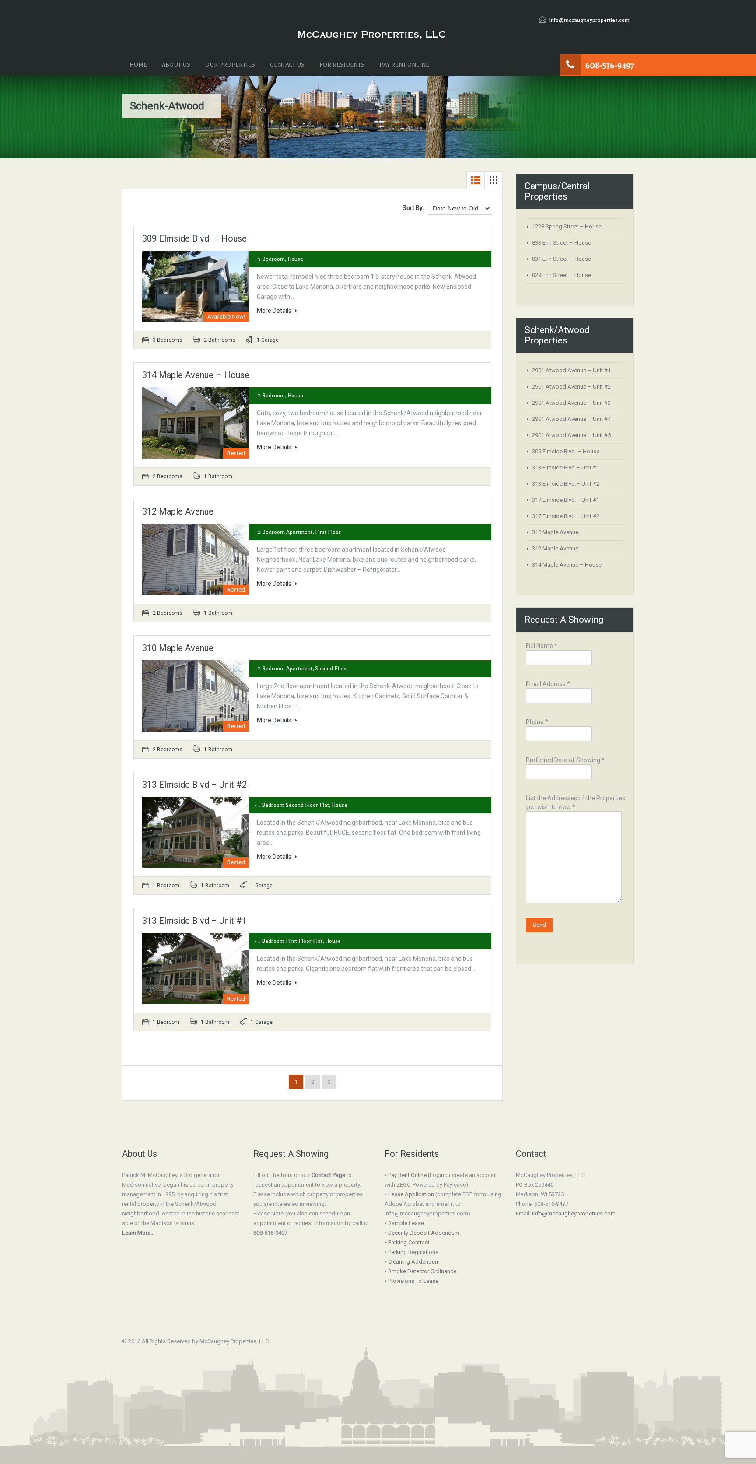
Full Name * (541, 645)
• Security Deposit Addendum (422, 1232)
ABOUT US (176, 64)
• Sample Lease (404, 1223)
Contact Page (328, 1175)
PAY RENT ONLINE (404, 64)
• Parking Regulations (411, 1252)
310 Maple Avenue (178, 648)
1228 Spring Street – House (567, 226)
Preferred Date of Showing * (565, 760)
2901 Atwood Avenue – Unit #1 (571, 370)
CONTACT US (287, 64)
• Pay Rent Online (406, 1175)
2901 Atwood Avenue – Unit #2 (571, 386)
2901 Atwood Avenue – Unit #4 (571, 419)
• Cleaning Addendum (412, 1261)
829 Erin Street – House (561, 275)
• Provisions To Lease (411, 1281)
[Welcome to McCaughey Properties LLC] (371, 35)
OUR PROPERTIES (230, 64)
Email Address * (548, 683)
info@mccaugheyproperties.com (590, 20)
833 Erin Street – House (561, 242)
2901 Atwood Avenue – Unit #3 (571, 402)
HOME (138, 64)
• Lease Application (409, 1194)
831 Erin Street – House (561, 259)
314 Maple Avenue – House (195, 375)
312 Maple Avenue (178, 511)
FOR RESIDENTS (341, 64)
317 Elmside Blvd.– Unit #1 (565, 500)
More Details (275, 310)
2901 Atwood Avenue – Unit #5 (571, 435)
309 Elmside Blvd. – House (194, 238)
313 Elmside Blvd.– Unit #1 (194, 920)
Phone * (537, 721)
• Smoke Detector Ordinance (420, 1271)
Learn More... (138, 1232)
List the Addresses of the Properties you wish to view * (575, 802)
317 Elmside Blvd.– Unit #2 (565, 516)
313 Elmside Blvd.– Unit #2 (194, 784)
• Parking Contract (407, 1242)
